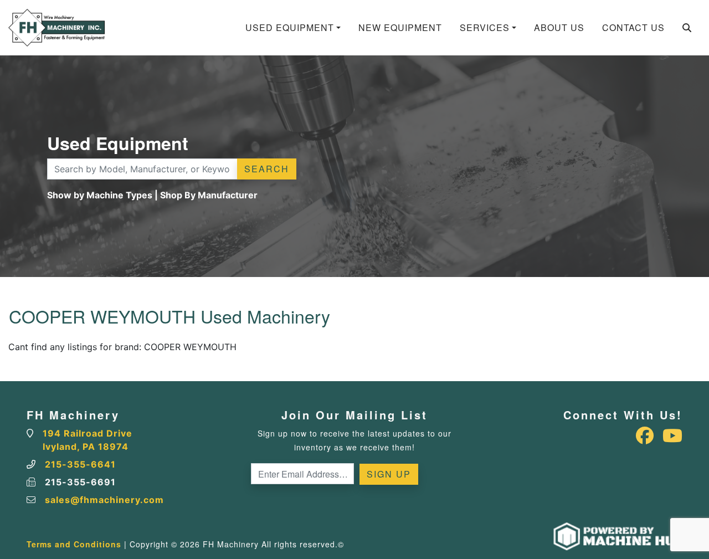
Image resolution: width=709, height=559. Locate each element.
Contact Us (633, 27)
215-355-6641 (80, 464)
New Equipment (400, 27)
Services (485, 27)
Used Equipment (289, 27)
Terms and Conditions (74, 544)
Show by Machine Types (99, 195)
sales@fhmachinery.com (104, 499)
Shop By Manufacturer (209, 195)
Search (266, 168)
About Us (559, 27)
